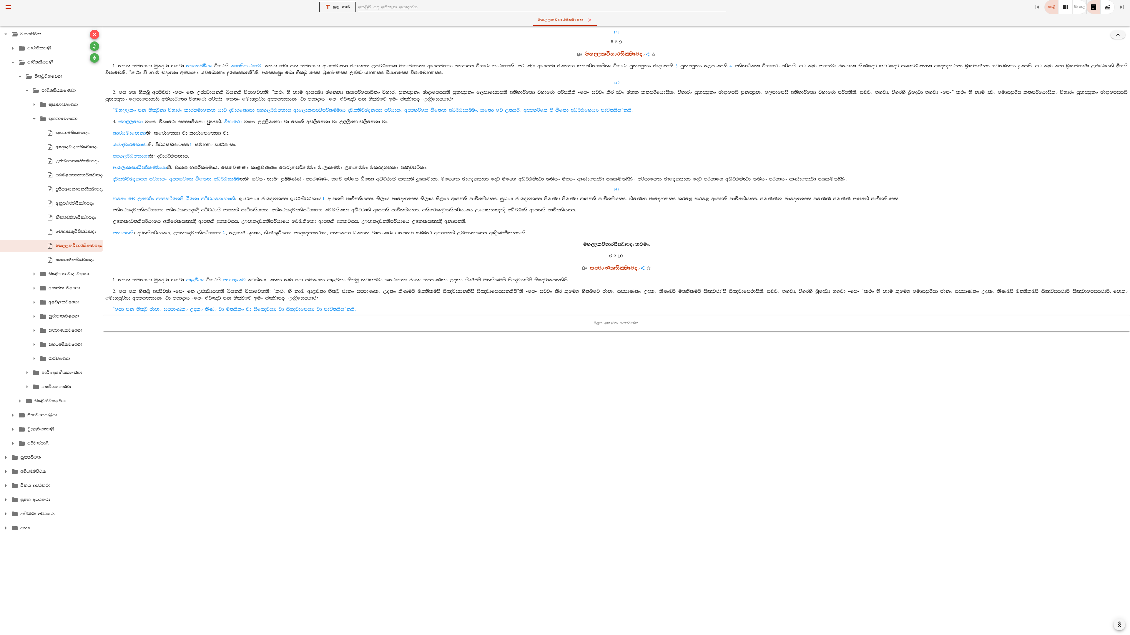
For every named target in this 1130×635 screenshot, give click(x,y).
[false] (1093, 7)
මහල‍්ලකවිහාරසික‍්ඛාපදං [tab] (561, 20)
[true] (1108, 7)
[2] (1065, 7)
